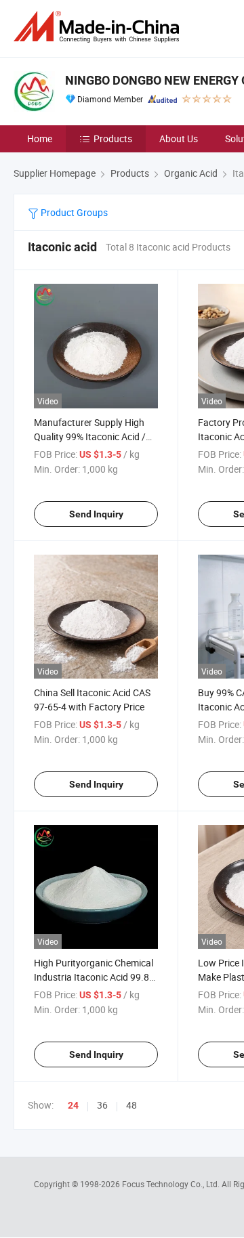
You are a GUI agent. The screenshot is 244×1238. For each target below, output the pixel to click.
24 (73, 1105)
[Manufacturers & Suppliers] (99, 27)
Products (113, 138)
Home (39, 138)
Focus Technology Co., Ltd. (172, 1183)
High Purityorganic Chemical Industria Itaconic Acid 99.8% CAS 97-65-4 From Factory (95, 977)
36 (102, 1104)
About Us (178, 138)
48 (131, 1104)
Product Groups (73, 212)
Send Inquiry (96, 514)
